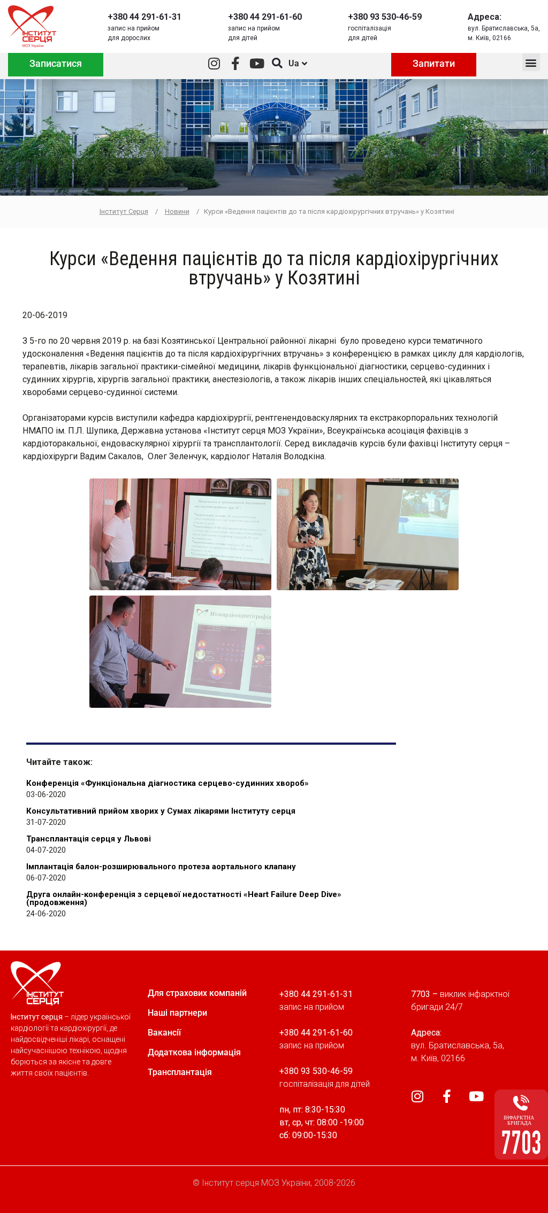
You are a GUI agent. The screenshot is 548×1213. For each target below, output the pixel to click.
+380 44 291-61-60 (265, 17)
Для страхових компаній (197, 993)
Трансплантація (180, 1072)
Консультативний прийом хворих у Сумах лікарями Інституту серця (160, 811)
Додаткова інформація (194, 1052)
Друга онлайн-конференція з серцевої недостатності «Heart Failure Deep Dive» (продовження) (183, 898)
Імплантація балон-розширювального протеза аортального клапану (161, 866)
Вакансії (164, 1032)
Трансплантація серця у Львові (88, 839)
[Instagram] (214, 63)
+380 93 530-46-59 (385, 17)
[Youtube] (257, 63)
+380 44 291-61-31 (144, 17)
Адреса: (484, 17)
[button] (531, 62)
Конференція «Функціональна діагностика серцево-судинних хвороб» (167, 783)
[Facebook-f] (235, 63)
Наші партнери (177, 1013)
